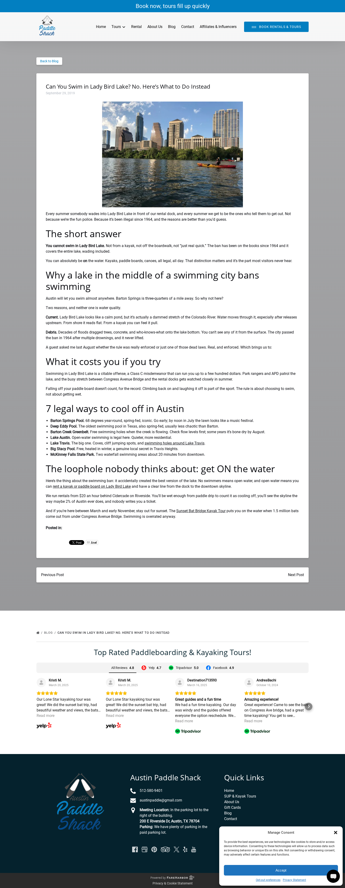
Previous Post (52, 575)
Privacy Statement (294, 880)
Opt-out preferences (268, 880)
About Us (154, 26)
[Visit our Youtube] (193, 849)
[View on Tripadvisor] (179, 682)
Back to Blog (49, 61)
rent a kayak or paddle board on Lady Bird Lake (92, 486)
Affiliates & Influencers (218, 26)
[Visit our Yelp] (185, 849)
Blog (172, 26)
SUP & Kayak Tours (240, 796)
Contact (187, 26)
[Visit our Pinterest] (154, 849)
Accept (281, 870)
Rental (136, 26)
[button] (335, 832)
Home (101, 26)
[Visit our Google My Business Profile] (145, 849)
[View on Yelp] (41, 682)
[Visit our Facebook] (135, 849)
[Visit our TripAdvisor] (165, 849)
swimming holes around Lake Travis (174, 443)
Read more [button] (45, 715)
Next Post (296, 575)
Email (94, 542)
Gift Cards (232, 807)
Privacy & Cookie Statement (173, 883)
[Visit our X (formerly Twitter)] (176, 849)
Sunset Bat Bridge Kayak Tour (201, 511)
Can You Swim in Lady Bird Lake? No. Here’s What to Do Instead (114, 632)
